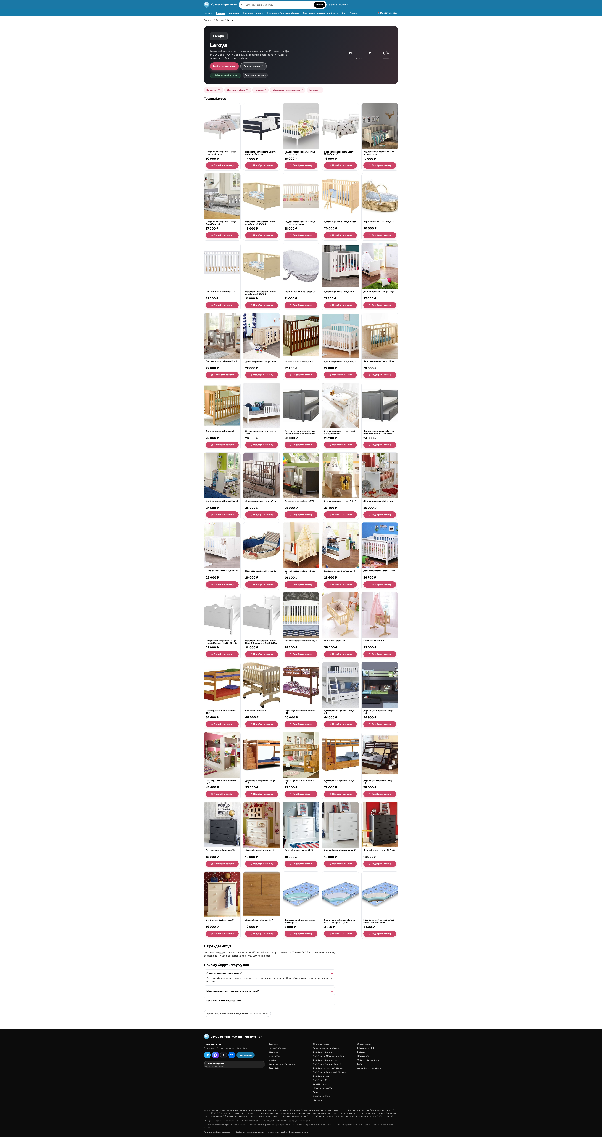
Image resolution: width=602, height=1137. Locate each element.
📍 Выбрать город (387, 13)
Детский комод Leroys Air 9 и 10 (340, 850)
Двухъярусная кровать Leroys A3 (339, 711)
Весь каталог (275, 1068)
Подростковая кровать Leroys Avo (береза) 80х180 (260, 292)
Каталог (208, 13)
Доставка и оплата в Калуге (327, 1064)
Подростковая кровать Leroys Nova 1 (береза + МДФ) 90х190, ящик (379, 432)
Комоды (260, 90)
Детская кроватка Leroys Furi (378, 501)
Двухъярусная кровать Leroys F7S (221, 781)
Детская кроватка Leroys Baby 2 (340, 361)
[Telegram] (207, 1055)
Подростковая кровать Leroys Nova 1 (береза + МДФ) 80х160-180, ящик (301, 432)
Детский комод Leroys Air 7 (259, 920)
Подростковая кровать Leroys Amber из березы (260, 153)
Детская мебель (237, 90)
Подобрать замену (224, 165)
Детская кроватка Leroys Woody (340, 221)
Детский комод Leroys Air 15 (220, 850)
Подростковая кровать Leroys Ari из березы (378, 153)
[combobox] (279, 5)
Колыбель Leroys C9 (334, 641)
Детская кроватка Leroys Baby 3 (340, 501)
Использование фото (298, 1132)
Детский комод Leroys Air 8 (220, 920)
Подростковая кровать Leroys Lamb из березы (221, 153)
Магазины (233, 13)
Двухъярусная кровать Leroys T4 (378, 781)
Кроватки (213, 90)
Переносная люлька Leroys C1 (378, 221)
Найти (319, 4)
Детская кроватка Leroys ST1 (299, 501)
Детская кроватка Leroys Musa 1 (222, 571)
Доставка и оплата (253, 13)
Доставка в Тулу (321, 1076)
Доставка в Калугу (322, 1080)
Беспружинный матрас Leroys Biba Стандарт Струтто (339, 921)
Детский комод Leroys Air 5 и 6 (379, 850)
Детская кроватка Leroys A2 (299, 361)
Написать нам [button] (245, 1055)
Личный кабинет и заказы (326, 1048)
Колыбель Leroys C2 (255, 710)
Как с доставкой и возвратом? (223, 1000)
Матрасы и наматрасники (288, 90)
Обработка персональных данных (249, 1132)
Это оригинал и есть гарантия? (224, 973)
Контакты (317, 1100)
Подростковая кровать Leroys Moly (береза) (339, 153)
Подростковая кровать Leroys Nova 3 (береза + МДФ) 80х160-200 (222, 642)
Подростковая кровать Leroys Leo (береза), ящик (300, 222)
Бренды (220, 13)
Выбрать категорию (224, 66)
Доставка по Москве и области (329, 1056)
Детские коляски (277, 1048)
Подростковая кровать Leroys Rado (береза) (221, 222)
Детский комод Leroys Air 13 (259, 850)
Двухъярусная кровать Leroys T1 (300, 781)
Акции (353, 13)
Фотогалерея (363, 1056)
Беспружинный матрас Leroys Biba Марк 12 (300, 921)
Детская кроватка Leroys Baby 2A (300, 572)
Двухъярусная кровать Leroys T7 (339, 781)
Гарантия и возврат (322, 1088)
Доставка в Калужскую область (320, 13)
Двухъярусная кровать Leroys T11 (300, 711)
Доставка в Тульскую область (283, 13)
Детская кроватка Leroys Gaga (378, 291)
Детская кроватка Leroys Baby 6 (379, 571)
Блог (343, 13)
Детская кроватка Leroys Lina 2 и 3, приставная (339, 432)
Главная (208, 20)
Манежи (315, 90)
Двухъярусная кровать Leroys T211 (221, 711)
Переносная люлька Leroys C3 (260, 571)
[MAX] (215, 1055)
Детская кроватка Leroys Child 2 (261, 361)
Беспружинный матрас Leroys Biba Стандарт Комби (378, 921)
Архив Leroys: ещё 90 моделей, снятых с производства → (237, 1013)
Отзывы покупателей (368, 1060)
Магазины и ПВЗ (365, 1048)
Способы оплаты (321, 1084)
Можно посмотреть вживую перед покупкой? (232, 990)
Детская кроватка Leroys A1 (220, 431)
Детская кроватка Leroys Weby (260, 501)
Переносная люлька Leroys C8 (300, 291)
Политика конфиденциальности (218, 1132)
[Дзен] (223, 1055)
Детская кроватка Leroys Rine (339, 291)
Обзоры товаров (321, 1096)
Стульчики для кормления (282, 1064)
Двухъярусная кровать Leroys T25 (378, 711)
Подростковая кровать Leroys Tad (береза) (300, 153)
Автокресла (274, 1056)
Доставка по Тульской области (328, 1068)
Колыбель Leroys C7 (373, 641)
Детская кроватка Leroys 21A (220, 291)
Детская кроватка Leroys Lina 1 (221, 361)
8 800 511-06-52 (338, 4)
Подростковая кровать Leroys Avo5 (260, 432)
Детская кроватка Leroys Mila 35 (222, 501)
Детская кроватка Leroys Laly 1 (339, 571)
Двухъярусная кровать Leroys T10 (260, 781)
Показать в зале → (253, 66)
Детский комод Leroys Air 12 (299, 850)
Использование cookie (277, 1132)
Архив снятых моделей (369, 1068)
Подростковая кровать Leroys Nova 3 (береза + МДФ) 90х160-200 (261, 642)
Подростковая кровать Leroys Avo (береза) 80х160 (260, 222)
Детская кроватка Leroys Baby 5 (301, 641)
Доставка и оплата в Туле (326, 1060)
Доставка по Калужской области (329, 1072)
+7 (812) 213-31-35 (217, 1113)
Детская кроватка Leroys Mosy (378, 361)
